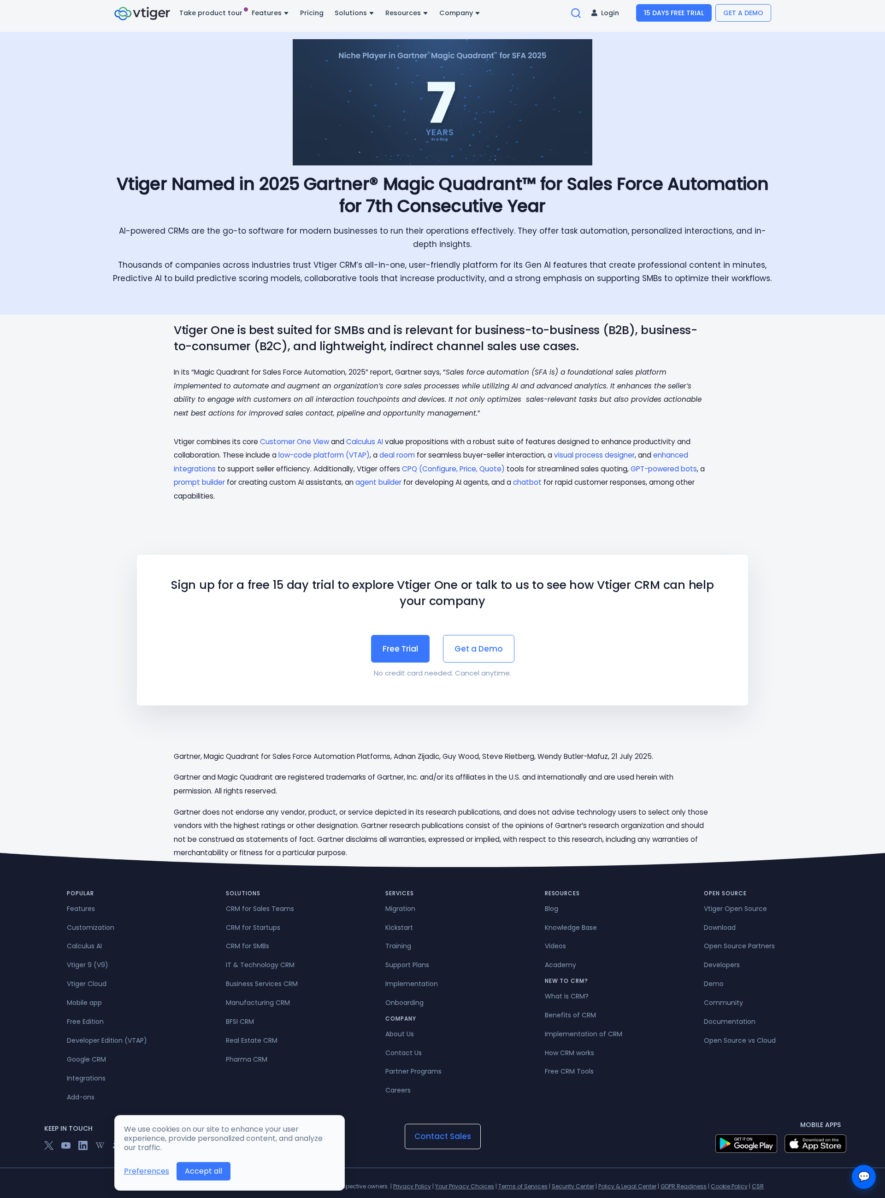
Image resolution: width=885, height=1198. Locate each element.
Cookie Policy (729, 1186)
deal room (397, 455)
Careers (398, 1090)
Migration (400, 908)
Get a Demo (478, 648)
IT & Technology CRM (260, 964)
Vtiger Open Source (735, 908)
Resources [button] (404, 13)
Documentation (729, 1021)
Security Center (573, 1186)
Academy (560, 964)
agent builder (378, 482)
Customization (90, 927)
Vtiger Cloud (86, 983)
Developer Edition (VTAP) (107, 1040)
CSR (758, 1186)
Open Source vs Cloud (740, 1040)
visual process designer (594, 455)
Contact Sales (442, 1136)
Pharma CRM (246, 1059)
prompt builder (199, 482)
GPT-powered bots (664, 469)
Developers (722, 964)
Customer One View (294, 441)
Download (720, 927)
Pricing (312, 13)
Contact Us (403, 1052)
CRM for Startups (253, 927)
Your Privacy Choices (464, 1186)
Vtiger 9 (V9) (87, 964)
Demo (714, 983)
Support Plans (407, 964)
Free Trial (400, 648)
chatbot (527, 482)
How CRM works (569, 1052)
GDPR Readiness (684, 1186)
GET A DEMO (743, 13)
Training (398, 946)
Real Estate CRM (251, 1040)
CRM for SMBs (247, 946)
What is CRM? (567, 996)
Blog (551, 908)
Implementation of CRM (583, 1034)
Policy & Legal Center (627, 1186)
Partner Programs (413, 1071)
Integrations (86, 1078)
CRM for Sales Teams (260, 908)
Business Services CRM (262, 983)
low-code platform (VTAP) (324, 455)
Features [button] (267, 13)
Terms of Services (523, 1186)
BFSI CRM (240, 1021)
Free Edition (85, 1021)
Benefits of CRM (570, 1015)
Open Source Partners (739, 946)
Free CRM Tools (569, 1071)
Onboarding (404, 1002)
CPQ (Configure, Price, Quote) (453, 469)
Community (723, 1002)
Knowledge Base (571, 927)
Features (81, 908)
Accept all (203, 1171)
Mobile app (84, 1002)
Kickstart (399, 927)
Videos (555, 946)
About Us (399, 1034)
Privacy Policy (412, 1186)
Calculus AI (364, 441)
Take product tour (211, 13)
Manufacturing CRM (258, 1002)
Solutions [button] (352, 13)
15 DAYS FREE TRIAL (674, 13)
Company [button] (457, 13)
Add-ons (80, 1097)
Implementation (411, 983)
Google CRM (86, 1059)
